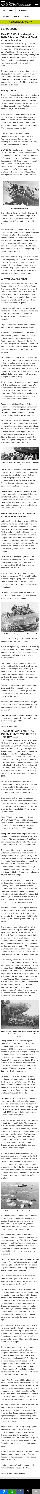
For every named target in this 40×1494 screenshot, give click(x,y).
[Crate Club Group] (20, 1484)
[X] (28, 1491)
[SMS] (4, 1491)
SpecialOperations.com (16, 3)
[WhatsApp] (12, 1491)
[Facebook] (20, 1491)
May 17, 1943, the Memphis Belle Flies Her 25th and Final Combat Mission (19, 37)
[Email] (36, 1491)
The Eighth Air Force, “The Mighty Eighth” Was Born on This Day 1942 (18, 733)
